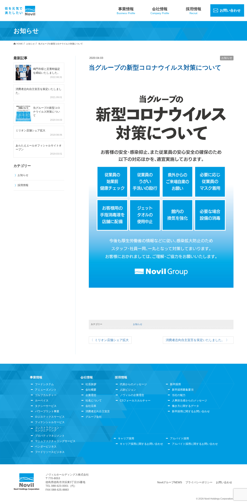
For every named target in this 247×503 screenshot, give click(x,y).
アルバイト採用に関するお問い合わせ (195, 443)
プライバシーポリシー (198, 482)
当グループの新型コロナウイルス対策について (46, 111)
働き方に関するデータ (185, 405)
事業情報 (36, 377)
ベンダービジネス (46, 446)
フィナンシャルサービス (50, 422)
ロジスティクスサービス (50, 416)
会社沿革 (90, 405)
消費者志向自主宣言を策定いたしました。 (195, 340)
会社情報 (86, 377)
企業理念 (90, 395)
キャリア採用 (126, 438)
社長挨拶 (90, 384)
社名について (93, 400)
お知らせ (226, 57)
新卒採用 (175, 384)
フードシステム (44, 384)
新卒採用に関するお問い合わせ (191, 411)
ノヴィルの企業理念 (132, 395)
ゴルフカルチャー (46, 395)
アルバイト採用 (179, 438)
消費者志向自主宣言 (97, 411)
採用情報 (23, 185)
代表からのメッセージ (133, 384)
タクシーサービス (46, 405)
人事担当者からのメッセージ (189, 400)
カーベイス (41, 400)
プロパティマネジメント (50, 435)
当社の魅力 (178, 395)
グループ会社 (93, 416)
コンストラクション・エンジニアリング (48, 429)
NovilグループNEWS (169, 482)
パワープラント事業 (47, 411)
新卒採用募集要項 (183, 389)
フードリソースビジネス (50, 451)
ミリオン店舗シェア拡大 (112, 340)
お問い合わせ (224, 482)
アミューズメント (46, 389)
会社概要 (90, 389)
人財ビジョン (128, 389)
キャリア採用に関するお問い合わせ (141, 443)
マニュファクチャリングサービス (55, 441)
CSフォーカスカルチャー (135, 400)
